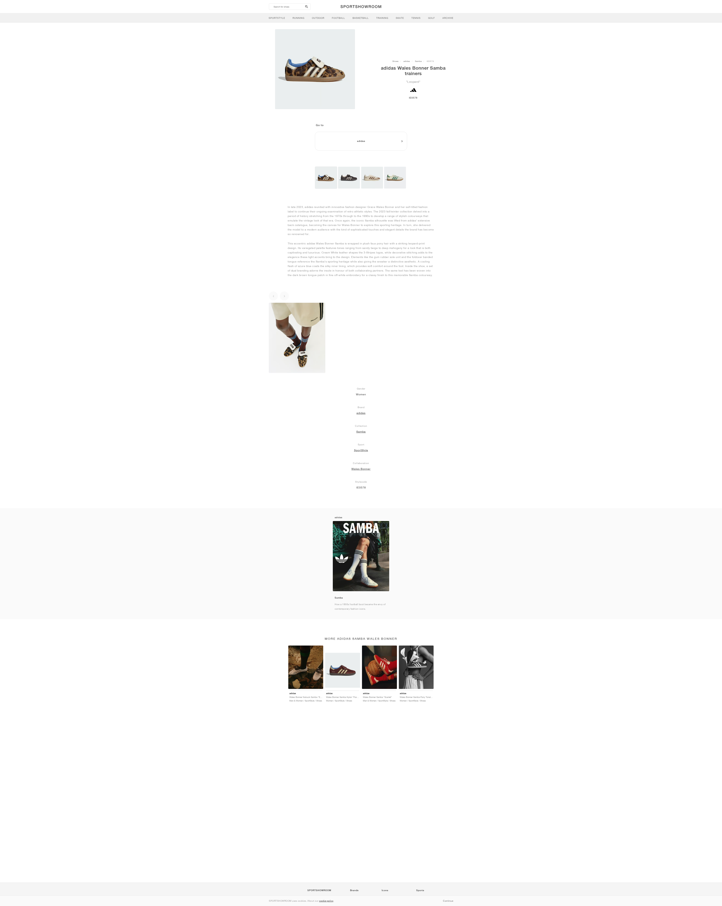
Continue (448, 900)
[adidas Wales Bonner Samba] (326, 178)
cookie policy (326, 900)
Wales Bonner (361, 468)
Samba (418, 61)
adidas (406, 61)
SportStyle (361, 450)
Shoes (395, 61)
